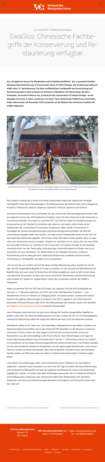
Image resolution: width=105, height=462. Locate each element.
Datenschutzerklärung (32, 449)
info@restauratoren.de (86, 431)
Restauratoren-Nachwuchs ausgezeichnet (79, 408)
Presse (58, 452)
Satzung (55, 449)
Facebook (76, 449)
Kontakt (65, 449)
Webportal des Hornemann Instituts (26, 306)
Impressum (14, 449)
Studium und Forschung (61, 30)
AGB (46, 449)
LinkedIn (48, 452)
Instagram (87, 449)
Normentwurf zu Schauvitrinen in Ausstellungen (28, 408)
